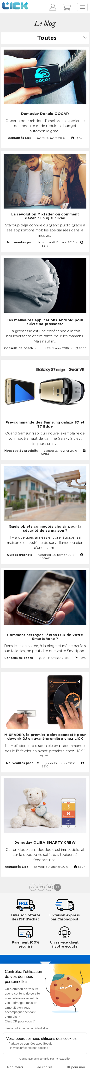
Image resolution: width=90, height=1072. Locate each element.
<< (33, 887)
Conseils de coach (18, 348)
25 (57, 887)
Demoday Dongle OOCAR (45, 114)
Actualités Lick (19, 138)
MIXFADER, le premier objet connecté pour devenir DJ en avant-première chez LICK (45, 737)
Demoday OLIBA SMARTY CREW (45, 842)
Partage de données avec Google (31, 1043)
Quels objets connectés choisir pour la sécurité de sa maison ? (45, 528)
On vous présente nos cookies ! (29, 1048)
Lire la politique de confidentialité (26, 1028)
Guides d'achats (19, 554)
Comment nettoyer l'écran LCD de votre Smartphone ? (45, 637)
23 (41, 887)
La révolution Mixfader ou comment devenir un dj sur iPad (45, 216)
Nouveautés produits (24, 242)
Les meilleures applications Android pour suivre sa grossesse (45, 322)
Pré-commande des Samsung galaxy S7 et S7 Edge (45, 424)
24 (49, 887)
